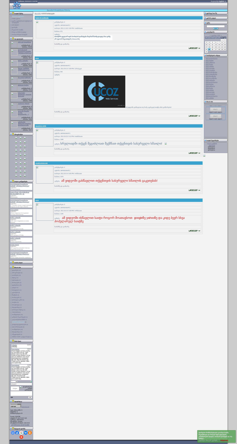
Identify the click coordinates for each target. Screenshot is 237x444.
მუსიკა (14, 277)
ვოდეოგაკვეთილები (19, 324)
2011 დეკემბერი (211, 78)
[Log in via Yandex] (21, 437)
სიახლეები (16, 297)
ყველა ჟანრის (212, 143)
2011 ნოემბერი (211, 76)
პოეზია (14, 302)
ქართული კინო (17, 300)
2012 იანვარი (210, 80)
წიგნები (14, 295)
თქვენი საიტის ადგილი (215, 109)
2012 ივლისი (210, 92)
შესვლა (67, 10)
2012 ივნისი (210, 90)
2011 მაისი (209, 64)
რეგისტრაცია (59, 10)
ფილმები (15, 270)
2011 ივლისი (210, 68)
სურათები (15, 280)
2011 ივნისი (210, 66)
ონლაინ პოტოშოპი (24, 42)
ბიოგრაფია (16, 305)
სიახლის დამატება (42, 18)
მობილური (16, 282)
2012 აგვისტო (210, 94)
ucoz (37, 58)
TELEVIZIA (15, 312)
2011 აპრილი (210, 62)
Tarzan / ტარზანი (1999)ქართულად (24, 69)
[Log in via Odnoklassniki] (30, 433)
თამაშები (15, 275)
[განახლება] (31, 381)
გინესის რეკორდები (19, 317)
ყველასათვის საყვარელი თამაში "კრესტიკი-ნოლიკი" (25, 51)
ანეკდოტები (16, 334)
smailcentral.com (41, 163)
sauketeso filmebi (23, 103)
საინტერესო (16, 314)
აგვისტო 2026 (215, 35)
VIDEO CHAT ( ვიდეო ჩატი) (21, 337)
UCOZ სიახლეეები (18, 322)
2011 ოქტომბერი (211, 74)
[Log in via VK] (26, 433)
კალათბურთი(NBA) (18, 319)
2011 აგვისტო (210, 70)
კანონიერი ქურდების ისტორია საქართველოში (24, 123)
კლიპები (15, 292)
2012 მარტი (209, 84)
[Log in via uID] (13, 433)
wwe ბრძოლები (17, 327)
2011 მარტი (209, 60)
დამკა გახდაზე (23, 60)
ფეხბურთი (15, 285)
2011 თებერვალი (211, 58)
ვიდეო (14, 287)
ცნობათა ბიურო (23, 85)
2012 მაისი (209, 88)
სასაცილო (15, 290)
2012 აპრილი (210, 86)
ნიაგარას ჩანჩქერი (24, 77)
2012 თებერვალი (211, 82)
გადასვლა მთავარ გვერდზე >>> (215, 436)
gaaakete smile (40, 126)
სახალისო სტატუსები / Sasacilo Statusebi (24, 94)
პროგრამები (16, 272)
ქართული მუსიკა (18, 309)
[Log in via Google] (21, 433)
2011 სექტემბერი (211, 72)
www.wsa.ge (25, 407)
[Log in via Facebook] (17, 433)
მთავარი (50, 10)
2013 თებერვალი (211, 96)
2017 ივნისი (210, 98)
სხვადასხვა (16, 307)
